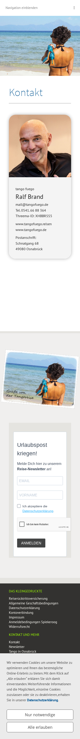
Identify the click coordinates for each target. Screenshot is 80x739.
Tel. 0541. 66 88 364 (31, 210)
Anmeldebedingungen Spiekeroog (33, 622)
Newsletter (16, 647)
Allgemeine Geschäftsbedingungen (33, 603)
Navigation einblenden (22, 8)
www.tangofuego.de (31, 229)
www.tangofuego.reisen (34, 224)
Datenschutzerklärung (24, 608)
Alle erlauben (40, 727)
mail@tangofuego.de (32, 204)
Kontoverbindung (21, 612)
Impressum (16, 617)
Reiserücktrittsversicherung (28, 598)
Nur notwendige (40, 714)
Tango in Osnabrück (22, 651)
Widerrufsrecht (19, 627)
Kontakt (14, 642)
